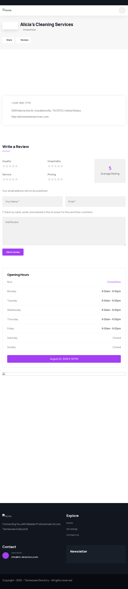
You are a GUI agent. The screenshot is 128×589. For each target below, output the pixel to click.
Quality (6, 161)
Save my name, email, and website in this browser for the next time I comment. (49, 212)
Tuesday (12, 300)
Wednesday (14, 310)
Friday (10, 328)
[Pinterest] (19, 3)
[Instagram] (14, 3)
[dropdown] (122, 10)
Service (6, 174)
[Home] (7, 10)
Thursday (12, 319)
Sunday (11, 347)
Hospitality (54, 161)
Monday (11, 291)
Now (9, 282)
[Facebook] (3, 3)
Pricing (52, 174)
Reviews (24, 40)
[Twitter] (9, 3)
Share (9, 40)
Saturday (12, 338)
